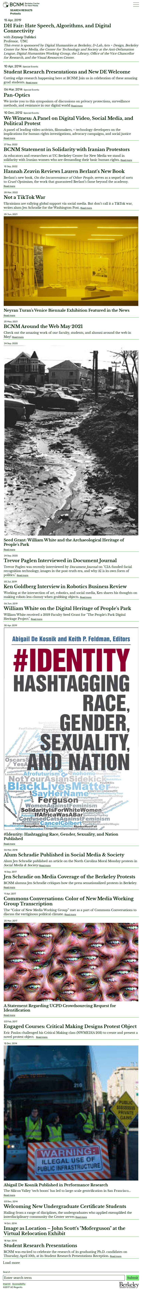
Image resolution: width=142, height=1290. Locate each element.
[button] (136, 4)
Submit (132, 1278)
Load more (11, 1263)
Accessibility (19, 1284)
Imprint (7, 1284)
